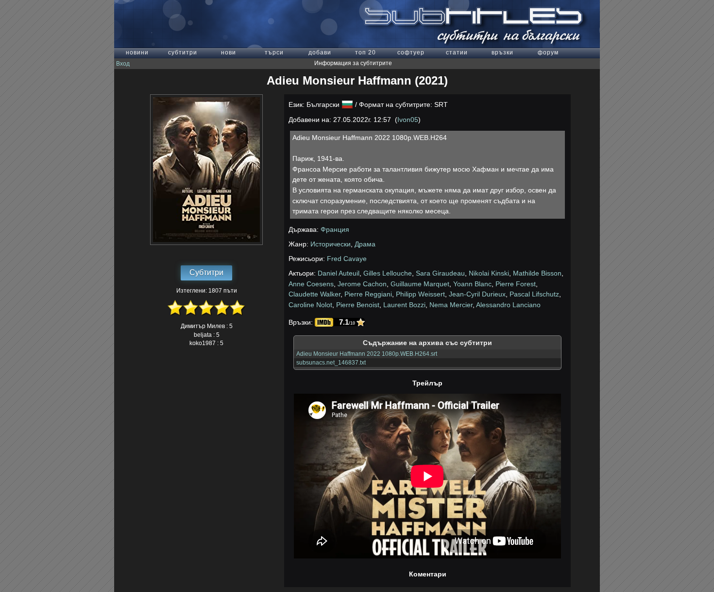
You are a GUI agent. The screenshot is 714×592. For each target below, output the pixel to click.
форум (548, 52)
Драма (365, 244)
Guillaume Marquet (420, 284)
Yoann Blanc (472, 284)
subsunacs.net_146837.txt (331, 362)
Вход (123, 63)
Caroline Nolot (310, 305)
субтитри (182, 52)
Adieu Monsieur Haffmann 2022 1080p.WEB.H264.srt (366, 353)
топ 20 (365, 52)
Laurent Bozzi (404, 305)
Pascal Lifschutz (534, 294)
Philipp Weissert (420, 294)
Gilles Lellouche (387, 273)
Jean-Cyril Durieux (477, 294)
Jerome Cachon (362, 284)
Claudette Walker (314, 294)
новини (137, 52)
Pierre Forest (515, 284)
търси (274, 52)
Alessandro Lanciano (508, 305)
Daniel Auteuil (338, 273)
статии (457, 52)
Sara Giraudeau (440, 273)
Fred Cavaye (347, 258)
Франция (335, 229)
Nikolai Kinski (489, 273)
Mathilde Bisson (537, 273)
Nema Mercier (451, 305)
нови (228, 52)
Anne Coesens (311, 284)
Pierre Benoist (357, 305)
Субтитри (206, 272)
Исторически (330, 244)
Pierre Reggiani (368, 294)
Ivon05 (407, 119)
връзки (502, 52)
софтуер (411, 52)
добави (319, 52)
